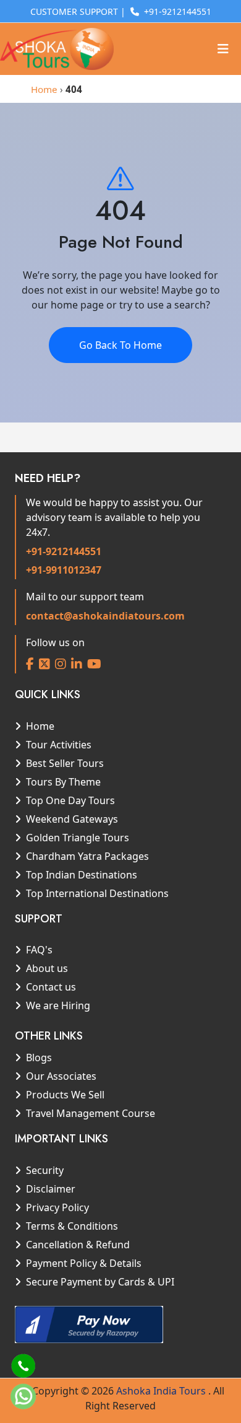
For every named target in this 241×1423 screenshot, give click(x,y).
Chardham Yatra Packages (87, 856)
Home (44, 89)
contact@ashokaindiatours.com (105, 616)
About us (47, 968)
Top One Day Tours (70, 800)
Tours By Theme (63, 782)
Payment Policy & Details (84, 1263)
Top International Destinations (97, 893)
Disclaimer (50, 1189)
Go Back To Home (120, 345)
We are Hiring (58, 1005)
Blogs (39, 1057)
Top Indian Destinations (81, 875)
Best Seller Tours (65, 763)
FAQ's (39, 950)
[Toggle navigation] (223, 49)
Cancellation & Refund (78, 1244)
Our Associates (61, 1076)
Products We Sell (65, 1094)
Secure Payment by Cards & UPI (100, 1282)
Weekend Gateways (72, 819)
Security (45, 1170)
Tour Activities (58, 744)
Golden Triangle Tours (77, 837)
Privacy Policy (57, 1207)
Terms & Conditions (72, 1226)
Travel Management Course (90, 1113)
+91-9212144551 (63, 551)
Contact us (51, 987)
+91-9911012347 (63, 570)
